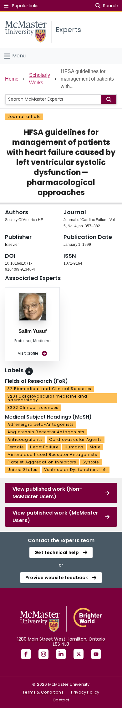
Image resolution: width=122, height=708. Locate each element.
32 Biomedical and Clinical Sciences (49, 388)
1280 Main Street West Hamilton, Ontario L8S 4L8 (61, 642)
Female (16, 447)
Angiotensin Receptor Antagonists (46, 432)
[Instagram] (43, 654)
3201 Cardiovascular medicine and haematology (47, 398)
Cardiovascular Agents (75, 439)
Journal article (24, 116)
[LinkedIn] (61, 654)
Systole (91, 462)
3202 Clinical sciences (33, 407)
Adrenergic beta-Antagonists (41, 424)
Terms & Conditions (43, 692)
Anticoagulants (25, 439)
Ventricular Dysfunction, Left (75, 469)
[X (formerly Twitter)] (79, 654)
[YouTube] (96, 654)
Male (95, 447)
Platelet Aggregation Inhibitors (42, 462)
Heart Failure (44, 447)
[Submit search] (108, 99)
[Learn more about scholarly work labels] (29, 371)
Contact (61, 700)
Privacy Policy (85, 692)
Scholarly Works (39, 78)
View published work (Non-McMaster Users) (47, 492)
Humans (74, 447)
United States (23, 469)
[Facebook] (26, 654)
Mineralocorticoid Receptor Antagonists (53, 454)
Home (11, 79)
